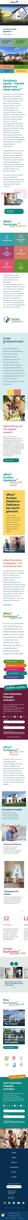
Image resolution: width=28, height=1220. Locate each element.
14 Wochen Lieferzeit (11, 661)
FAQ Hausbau (7, 66)
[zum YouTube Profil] (18, 1203)
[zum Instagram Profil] (5, 1203)
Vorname (6, 719)
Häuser (14, 1152)
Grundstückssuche (21, 71)
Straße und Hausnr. (8, 731)
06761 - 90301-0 (11, 1197)
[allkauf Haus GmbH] (14, 2)
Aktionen (14, 1162)
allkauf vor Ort (11, 1186)
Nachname (6, 725)
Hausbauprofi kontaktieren (10, 211)
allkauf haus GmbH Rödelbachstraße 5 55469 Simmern (12, 1192)
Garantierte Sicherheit (12, 669)
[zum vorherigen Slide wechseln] (19, 912)
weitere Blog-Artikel (9, 1047)
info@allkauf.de (11, 1198)
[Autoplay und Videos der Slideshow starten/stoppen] (24, 21)
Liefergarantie (11, 665)
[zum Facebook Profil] (9, 1203)
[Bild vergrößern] (14, 973)
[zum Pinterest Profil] (23, 1203)
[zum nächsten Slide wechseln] (23, 912)
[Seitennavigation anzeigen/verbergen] (25, 2)
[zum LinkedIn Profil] (14, 1203)
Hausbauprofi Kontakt (7, 71)
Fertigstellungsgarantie (12, 677)
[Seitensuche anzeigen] (22, 2)
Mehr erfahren (7, 34)
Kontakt (14, 1177)
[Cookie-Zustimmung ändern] (3, 1215)
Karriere (14, 1172)
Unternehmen (14, 1167)
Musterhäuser (21, 66)
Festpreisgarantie (13, 673)
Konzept (14, 1157)
